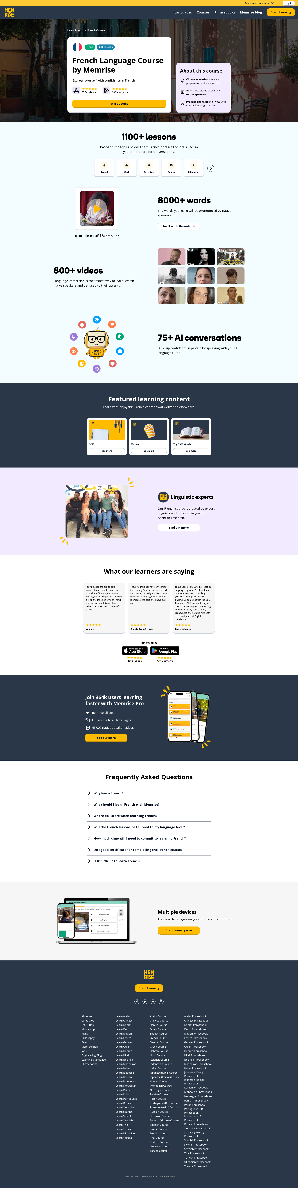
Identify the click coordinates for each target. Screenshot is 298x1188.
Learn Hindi (122, 1055)
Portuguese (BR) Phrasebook (193, 1110)
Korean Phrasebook (196, 1087)
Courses (203, 12)
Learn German (124, 1042)
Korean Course (158, 1081)
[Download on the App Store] (135, 650)
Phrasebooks (224, 12)
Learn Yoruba (124, 1137)
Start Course (119, 103)
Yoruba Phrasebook (196, 1166)
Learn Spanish (124, 1111)
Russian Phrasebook (196, 1124)
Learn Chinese (124, 1020)
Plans (84, 1033)
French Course (158, 1038)
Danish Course (158, 1025)
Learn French (75, 30)
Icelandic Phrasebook (196, 1059)
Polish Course (158, 1098)
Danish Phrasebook (195, 1025)
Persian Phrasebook (196, 1100)
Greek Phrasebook (195, 1046)
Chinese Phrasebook (196, 1020)
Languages (183, 12)
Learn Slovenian (125, 1107)
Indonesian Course (161, 1064)
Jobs (84, 1051)
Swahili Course (158, 1129)
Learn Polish (123, 1094)
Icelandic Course (159, 1059)
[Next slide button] (210, 168)
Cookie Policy (167, 1176)
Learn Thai (122, 1124)
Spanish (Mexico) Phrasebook (194, 1134)
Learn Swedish (124, 1120)
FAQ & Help (88, 1025)
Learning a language (93, 1059)
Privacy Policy (149, 1176)
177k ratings (135, 660)
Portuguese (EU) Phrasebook (193, 1118)
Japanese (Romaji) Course (165, 1077)
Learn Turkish (124, 1129)
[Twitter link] (144, 1001)
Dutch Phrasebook (195, 1029)
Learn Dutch (123, 1029)
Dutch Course (158, 1029)
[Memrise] (9, 12)
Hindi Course (157, 1055)
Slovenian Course (160, 1116)
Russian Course (159, 1111)
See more (107, 450)
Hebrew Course (159, 1051)
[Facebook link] (136, 1001)
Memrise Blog (89, 1046)
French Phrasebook (195, 1038)
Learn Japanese (125, 1072)
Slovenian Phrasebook (197, 1128)
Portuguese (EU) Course (164, 1107)
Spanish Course (159, 1124)
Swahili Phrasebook (195, 1144)
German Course (159, 1042)
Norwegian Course (161, 1090)
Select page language (257, 3)
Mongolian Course (161, 1085)
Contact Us (87, 1020)
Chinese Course (159, 1020)
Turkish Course (159, 1142)
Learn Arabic (123, 1016)
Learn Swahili (123, 1116)
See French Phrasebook (179, 226)
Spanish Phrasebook (196, 1140)
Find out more (179, 527)
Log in (288, 3)
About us (86, 1016)
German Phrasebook (196, 1042)
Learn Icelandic (124, 1059)
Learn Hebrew (124, 1051)
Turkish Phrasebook (196, 1157)
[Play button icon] (97, 208)
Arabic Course (158, 1016)
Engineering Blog (91, 1055)
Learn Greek (123, 1046)
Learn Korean (124, 1077)
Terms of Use (131, 1176)
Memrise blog (251, 12)
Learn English (124, 1033)
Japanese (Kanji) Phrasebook (193, 1074)
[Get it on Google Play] (164, 650)
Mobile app (88, 1029)
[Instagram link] (161, 1001)
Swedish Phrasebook (196, 1149)
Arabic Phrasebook (195, 1016)
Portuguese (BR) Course (164, 1103)
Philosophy (88, 1038)
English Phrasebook (196, 1033)
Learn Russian (124, 1103)
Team (84, 1042)
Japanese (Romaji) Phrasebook (194, 1081)
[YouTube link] (153, 1001)
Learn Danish (123, 1025)
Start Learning (281, 12)
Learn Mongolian (126, 1081)
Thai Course (157, 1137)
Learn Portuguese (126, 1098)
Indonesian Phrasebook (198, 1064)
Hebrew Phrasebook (196, 1051)
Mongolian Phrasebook (198, 1092)
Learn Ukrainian (125, 1133)
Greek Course (158, 1046)
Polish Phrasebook (195, 1105)
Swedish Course (159, 1133)
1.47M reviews (165, 660)
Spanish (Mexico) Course (164, 1120)
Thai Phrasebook (194, 1153)
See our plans (106, 738)
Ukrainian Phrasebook (197, 1162)
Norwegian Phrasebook (198, 1096)
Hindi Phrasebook (194, 1055)
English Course (158, 1033)
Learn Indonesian (126, 1064)
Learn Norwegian (126, 1085)
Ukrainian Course (160, 1146)
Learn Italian (123, 1068)
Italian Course (158, 1068)
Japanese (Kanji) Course (164, 1072)
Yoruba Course (158, 1151)
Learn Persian (124, 1090)
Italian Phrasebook (195, 1068)
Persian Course (159, 1094)
